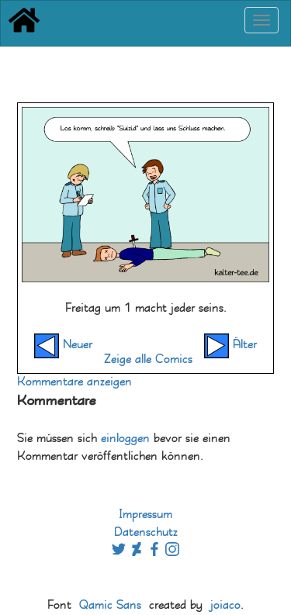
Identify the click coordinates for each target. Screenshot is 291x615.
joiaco (225, 605)
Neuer (75, 344)
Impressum (145, 514)
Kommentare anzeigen (74, 382)
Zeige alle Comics (148, 359)
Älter (243, 344)
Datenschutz (146, 532)
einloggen (125, 438)
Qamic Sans (110, 605)
